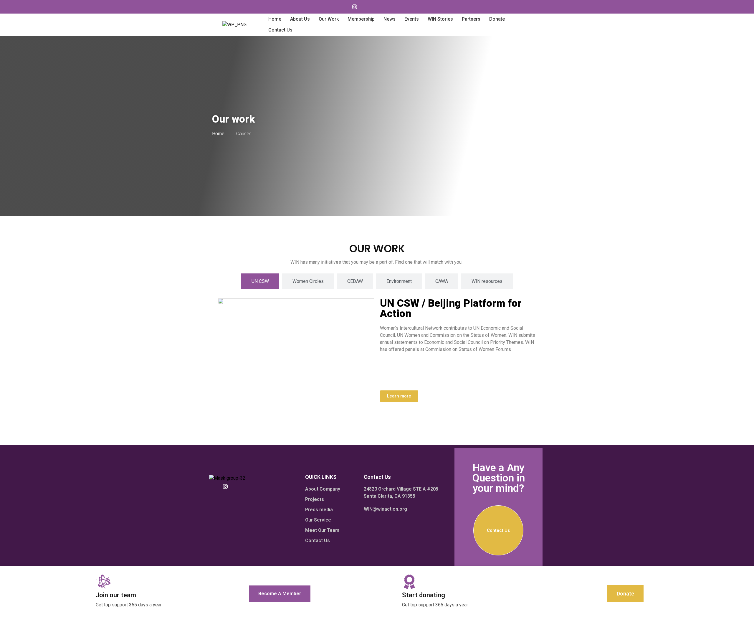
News (389, 19)
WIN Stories (440, 19)
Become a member (279, 593)
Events (411, 19)
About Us (300, 19)
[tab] (260, 281)
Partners (471, 19)
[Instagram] (354, 6)
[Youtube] (342, 6)
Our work (329, 19)
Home (274, 19)
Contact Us (280, 30)
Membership (361, 19)
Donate (497, 19)
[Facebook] (366, 6)
